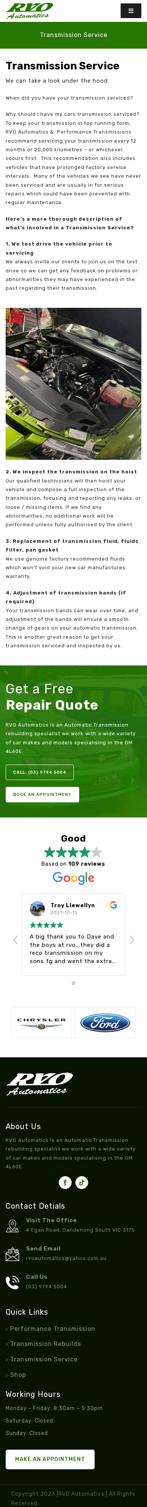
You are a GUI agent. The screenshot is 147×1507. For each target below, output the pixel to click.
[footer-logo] (40, 1075)
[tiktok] (81, 1182)
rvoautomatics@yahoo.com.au (66, 1258)
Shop (18, 1374)
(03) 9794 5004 (46, 1286)
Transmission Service (44, 1359)
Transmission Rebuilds (45, 1343)
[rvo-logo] (30, 5)
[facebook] (65, 1182)
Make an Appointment (50, 1459)
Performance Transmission (52, 1328)
